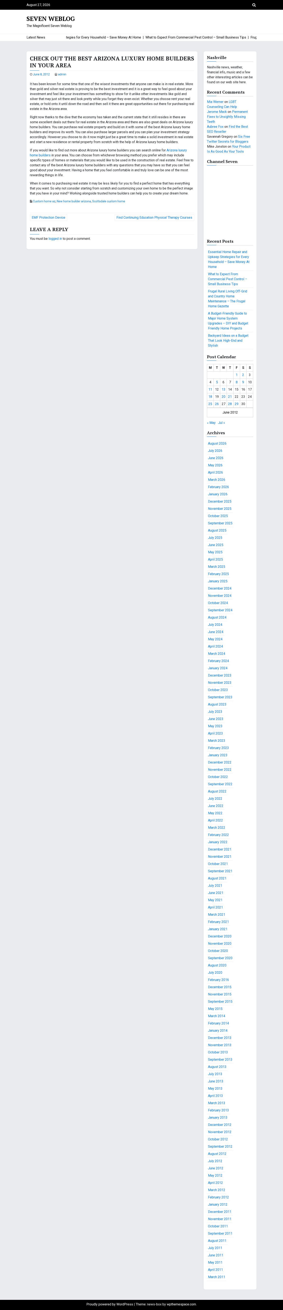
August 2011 (217, 1241)
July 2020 (215, 973)
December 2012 (219, 1125)
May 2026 (215, 465)
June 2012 (215, 1168)
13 (223, 389)
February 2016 (218, 980)
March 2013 (216, 1103)
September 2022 (220, 784)
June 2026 (215, 458)
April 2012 (215, 1183)
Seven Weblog (51, 18)
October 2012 (218, 1139)
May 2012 (215, 1175)
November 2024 (219, 596)
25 (210, 404)
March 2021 (216, 915)
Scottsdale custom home (108, 201)
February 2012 (218, 1197)
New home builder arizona (74, 201)
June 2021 (215, 893)
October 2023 (218, 690)
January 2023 (217, 755)
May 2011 (215, 1262)
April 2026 (215, 472)
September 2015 (220, 1002)
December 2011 (219, 1212)
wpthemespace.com (181, 1304)
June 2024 (215, 632)
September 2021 (220, 871)
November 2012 (219, 1132)
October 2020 (218, 951)
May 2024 (215, 639)
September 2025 (220, 523)
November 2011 (219, 1219)
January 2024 (217, 668)
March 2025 (216, 567)
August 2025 (217, 530)
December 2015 (219, 987)
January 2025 (217, 581)
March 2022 (216, 828)
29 (236, 404)
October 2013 (218, 1052)
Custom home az (44, 201)
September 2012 (220, 1146)
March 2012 (216, 1190)
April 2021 (215, 907)
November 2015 (219, 994)
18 (210, 397)
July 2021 (215, 886)
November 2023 (219, 683)
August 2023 (217, 704)
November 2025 (219, 509)
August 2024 (217, 617)
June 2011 (215, 1255)
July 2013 (215, 1074)
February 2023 (218, 748)
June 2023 (215, 719)
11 (210, 389)
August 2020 (217, 965)
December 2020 (219, 936)
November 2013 (219, 1045)
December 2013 (219, 1038)
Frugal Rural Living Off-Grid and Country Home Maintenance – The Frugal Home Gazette (227, 298)
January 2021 (217, 929)
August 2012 (217, 1154)
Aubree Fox (215, 127)
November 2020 (219, 944)
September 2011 (220, 1233)
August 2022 (217, 791)
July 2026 (215, 451)
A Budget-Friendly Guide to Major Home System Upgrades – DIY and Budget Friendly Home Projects (228, 320)
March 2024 (216, 654)
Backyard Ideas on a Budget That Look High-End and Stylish (228, 340)
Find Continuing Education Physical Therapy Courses (154, 218)
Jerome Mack (217, 112)
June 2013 (215, 1081)
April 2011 (215, 1270)
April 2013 (215, 1096)
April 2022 (215, 820)
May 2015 (215, 1009)
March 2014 (216, 1016)
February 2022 (218, 835)
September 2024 (220, 610)
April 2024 (215, 646)
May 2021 (215, 900)
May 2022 (215, 813)
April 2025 (215, 559)
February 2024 (218, 661)
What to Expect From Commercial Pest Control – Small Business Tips (227, 279)
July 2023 (215, 712)
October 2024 (218, 603)
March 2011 (216, 1277)
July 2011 (215, 1248)
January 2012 (217, 1204)
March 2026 (216, 480)
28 (230, 404)
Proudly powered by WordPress (110, 1304)
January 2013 (217, 1117)
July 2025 (215, 538)
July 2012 (215, 1161)
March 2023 (216, 741)
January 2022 (217, 842)
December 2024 (219, 588)
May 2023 (215, 726)
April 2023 (215, 733)
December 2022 (219, 762)
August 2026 (217, 443)
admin (62, 74)
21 (230, 397)
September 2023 (220, 697)
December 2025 (219, 501)
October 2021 (218, 864)
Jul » (221, 423)
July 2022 (215, 799)
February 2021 (218, 922)
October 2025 (218, 516)
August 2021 (217, 878)
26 (217, 404)
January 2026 (217, 494)
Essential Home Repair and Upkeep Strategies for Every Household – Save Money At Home (228, 259)
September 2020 (220, 958)
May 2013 (215, 1088)
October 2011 (218, 1226)
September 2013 (220, 1060)
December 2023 (219, 675)
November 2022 (219, 770)
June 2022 (215, 806)
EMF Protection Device (48, 218)
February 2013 (218, 1110)
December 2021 (219, 849)
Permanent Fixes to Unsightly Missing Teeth (227, 117)
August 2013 (217, 1067)
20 (223, 397)
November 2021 (219, 857)
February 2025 (218, 574)
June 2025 (215, 545)
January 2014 (217, 1031)
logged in (55, 239)
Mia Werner (215, 102)
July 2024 (215, 625)
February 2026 (218, 487)
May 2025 (215, 552)
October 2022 (218, 777)
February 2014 (218, 1023)
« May (211, 423)
